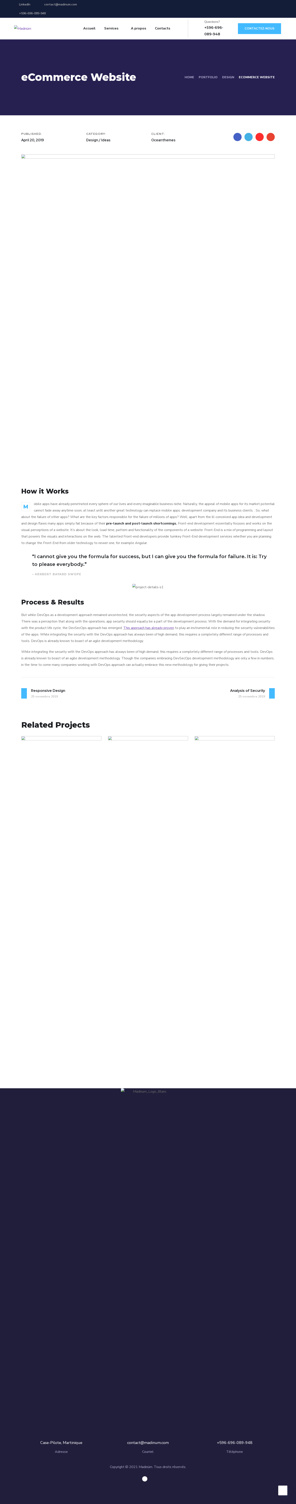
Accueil (89, 28)
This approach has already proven (148, 628)
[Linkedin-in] (144, 1478)
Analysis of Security (144, 1044)
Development (57, 1052)
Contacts (162, 28)
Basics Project (49, 1044)
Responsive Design (229, 1044)
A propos (138, 28)
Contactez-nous (259, 28)
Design (228, 77)
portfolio (208, 77)
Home (189, 77)
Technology (140, 1052)
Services (111, 28)
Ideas (121, 1052)
